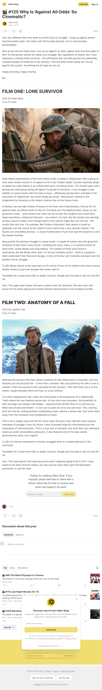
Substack (38, 684)
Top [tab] (5, 568)
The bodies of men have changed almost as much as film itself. (31, 578)
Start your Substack (44, 678)
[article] (51, 580)
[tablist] (13, 534)
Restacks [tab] (20, 535)
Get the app (64, 678)
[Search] (97, 567)
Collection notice (67, 671)
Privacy (48, 671)
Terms (56, 671)
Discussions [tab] (22, 568)
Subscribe (83, 4)
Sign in (94, 4)
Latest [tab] (12, 568)
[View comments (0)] (14, 31)
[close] (76, 599)
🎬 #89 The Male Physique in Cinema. (23, 575)
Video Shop (13, 22)
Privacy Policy (71, 638)
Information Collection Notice (50, 638)
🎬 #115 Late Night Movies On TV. (20, 591)
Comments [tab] (8, 535)
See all (7, 627)
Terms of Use (64, 636)
